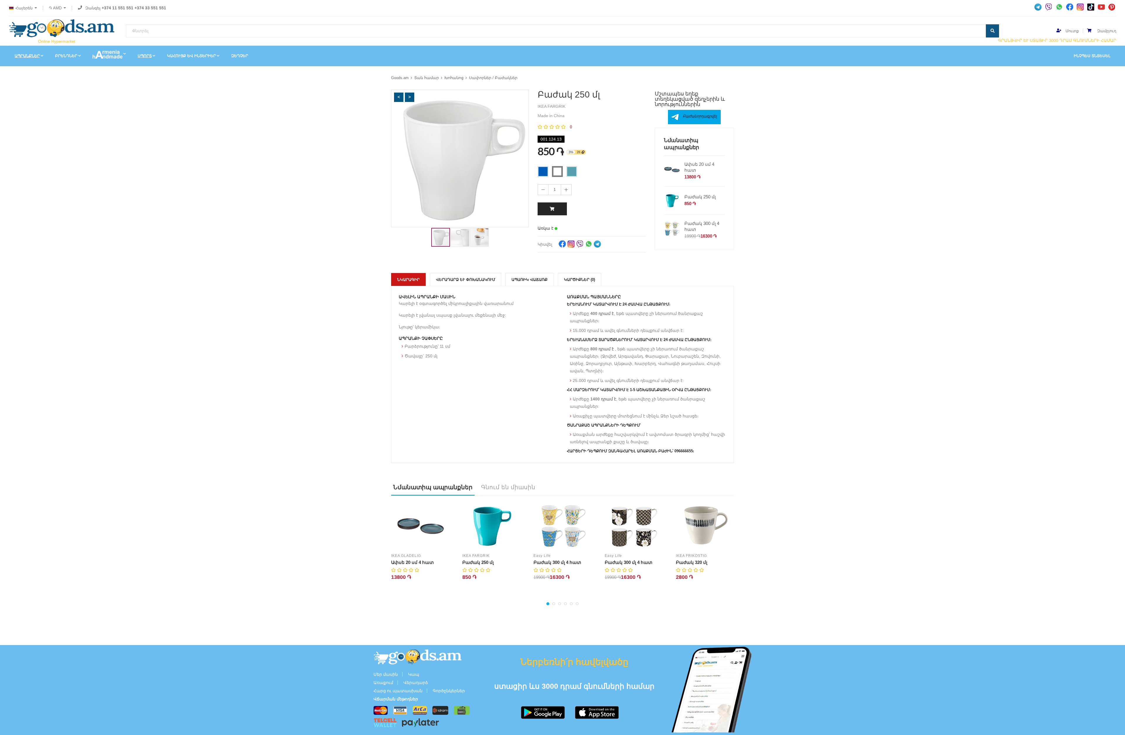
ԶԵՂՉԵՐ (239, 56)
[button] (398, 97)
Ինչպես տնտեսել (1092, 56)
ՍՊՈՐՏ (145, 56)
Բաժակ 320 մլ (691, 562)
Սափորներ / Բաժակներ (493, 78)
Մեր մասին (386, 674)
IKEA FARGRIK (476, 556)
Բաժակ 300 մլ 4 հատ (701, 226)
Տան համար (426, 78)
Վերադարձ (415, 683)
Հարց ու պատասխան (398, 691)
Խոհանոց (453, 78)
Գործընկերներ (449, 691)
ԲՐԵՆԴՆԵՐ (66, 56)
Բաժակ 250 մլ (700, 196)
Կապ (413, 674)
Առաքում (383, 683)
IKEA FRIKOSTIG (691, 556)
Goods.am (400, 78)
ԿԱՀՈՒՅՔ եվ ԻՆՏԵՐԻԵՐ (191, 56)
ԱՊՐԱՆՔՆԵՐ (27, 56)
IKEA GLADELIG (406, 556)
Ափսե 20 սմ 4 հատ (699, 167)
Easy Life (542, 556)
